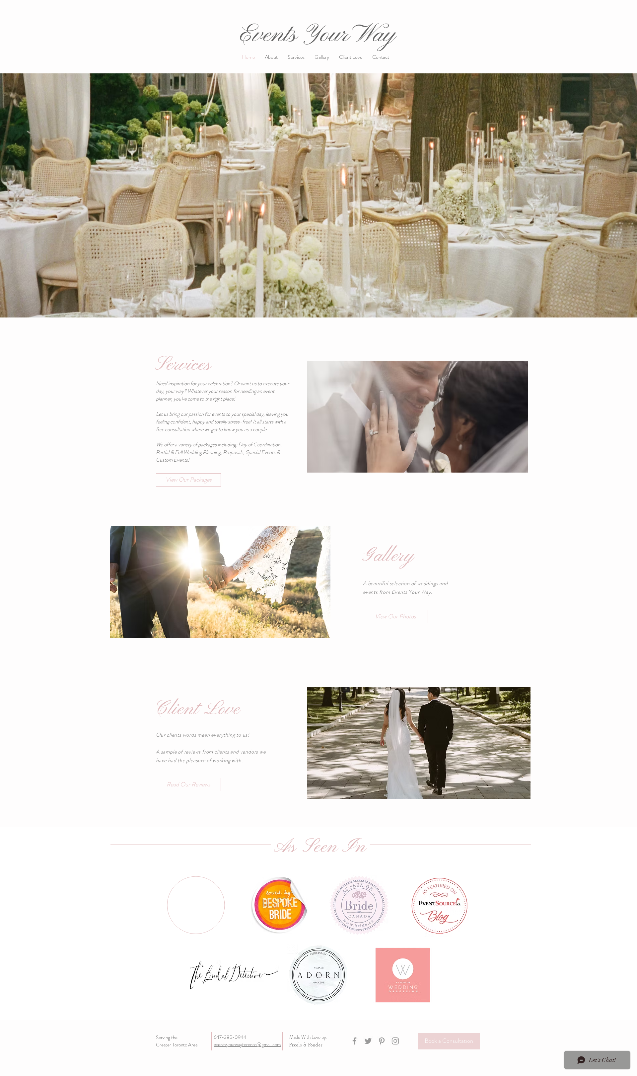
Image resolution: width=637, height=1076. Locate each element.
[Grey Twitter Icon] (368, 1041)
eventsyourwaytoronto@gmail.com (247, 1044)
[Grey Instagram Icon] (395, 1041)
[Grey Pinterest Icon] (382, 1041)
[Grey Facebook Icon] (354, 1041)
